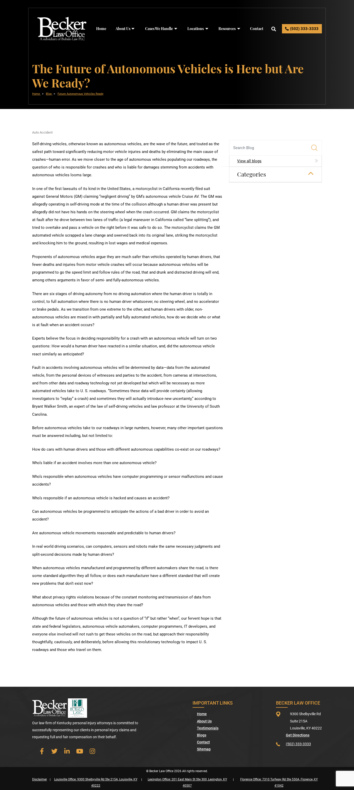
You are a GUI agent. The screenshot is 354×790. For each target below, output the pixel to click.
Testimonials (207, 728)
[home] (62, 28)
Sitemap (204, 749)
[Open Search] (273, 28)
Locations (195, 28)
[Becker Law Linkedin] (67, 751)
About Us (123, 28)
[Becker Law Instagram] (92, 751)
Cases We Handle (159, 28)
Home (101, 28)
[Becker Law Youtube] (79, 751)
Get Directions (297, 735)
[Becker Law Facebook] (41, 751)
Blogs (201, 735)
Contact (256, 28)
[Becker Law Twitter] (54, 751)
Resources (227, 28)
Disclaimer (39, 779)
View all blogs (249, 161)
